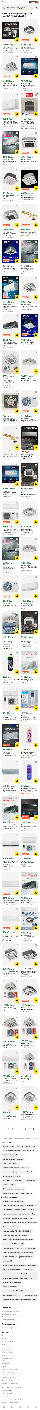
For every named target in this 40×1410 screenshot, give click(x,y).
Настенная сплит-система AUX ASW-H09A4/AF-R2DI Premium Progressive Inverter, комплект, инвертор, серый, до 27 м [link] (11, 789)
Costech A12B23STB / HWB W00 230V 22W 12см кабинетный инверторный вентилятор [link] (9, 419)
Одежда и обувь (7, 1350)
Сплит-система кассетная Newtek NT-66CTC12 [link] (28, 48)
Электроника (6, 1347)
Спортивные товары (8, 1372)
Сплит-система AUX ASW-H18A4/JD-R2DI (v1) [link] (10, 530)
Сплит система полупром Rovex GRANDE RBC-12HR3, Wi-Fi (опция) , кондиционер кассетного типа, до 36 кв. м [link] (11, 381)
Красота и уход (7, 1358)
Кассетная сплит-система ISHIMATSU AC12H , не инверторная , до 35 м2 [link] (29, 936)
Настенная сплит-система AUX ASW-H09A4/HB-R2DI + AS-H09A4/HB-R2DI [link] (28, 604)
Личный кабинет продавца (10, 1311)
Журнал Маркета (7, 1396)
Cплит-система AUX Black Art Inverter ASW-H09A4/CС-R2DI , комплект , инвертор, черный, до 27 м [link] (10, 825)
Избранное (20, 1407)
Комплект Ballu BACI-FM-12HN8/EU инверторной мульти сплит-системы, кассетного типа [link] (10, 196)
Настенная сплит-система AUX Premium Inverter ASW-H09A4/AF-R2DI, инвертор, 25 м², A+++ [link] (29, 680)
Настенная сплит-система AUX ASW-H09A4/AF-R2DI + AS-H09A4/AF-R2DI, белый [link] (10, 568)
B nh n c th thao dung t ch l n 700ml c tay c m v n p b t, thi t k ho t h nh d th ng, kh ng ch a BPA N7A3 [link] (11, 680)
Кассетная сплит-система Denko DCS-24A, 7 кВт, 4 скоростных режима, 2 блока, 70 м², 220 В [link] (29, 122)
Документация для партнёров (11, 1317)
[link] (8, 1146)
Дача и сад (5, 1363)
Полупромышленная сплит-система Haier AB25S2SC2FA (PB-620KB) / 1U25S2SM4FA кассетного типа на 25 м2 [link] (28, 343)
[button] (37, 8)
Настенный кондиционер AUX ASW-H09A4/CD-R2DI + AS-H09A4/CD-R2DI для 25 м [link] (10, 753)
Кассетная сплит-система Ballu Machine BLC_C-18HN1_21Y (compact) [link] (28, 196)
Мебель (4, 1338)
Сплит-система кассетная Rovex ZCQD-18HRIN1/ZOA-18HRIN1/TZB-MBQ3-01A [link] (29, 379)
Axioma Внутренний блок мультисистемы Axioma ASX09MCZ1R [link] (9, 1115)
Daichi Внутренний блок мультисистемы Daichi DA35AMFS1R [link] (29, 972)
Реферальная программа (10, 1328)
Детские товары (7, 1380)
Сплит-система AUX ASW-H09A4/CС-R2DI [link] (10, 343)
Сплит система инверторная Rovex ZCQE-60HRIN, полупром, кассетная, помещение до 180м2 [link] (9, 642)
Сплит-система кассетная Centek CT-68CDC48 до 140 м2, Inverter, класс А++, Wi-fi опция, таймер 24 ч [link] (29, 1079)
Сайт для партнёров (8, 1319)
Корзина (28, 1407)
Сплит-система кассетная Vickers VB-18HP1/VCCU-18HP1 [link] (10, 233)
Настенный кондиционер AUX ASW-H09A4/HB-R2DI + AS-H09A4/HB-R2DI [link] (10, 604)
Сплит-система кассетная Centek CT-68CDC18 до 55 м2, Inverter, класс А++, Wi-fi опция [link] (29, 1044)
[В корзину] (17, 40)
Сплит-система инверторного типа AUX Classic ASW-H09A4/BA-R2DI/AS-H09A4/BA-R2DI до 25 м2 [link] (29, 862)
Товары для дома (7, 1352)
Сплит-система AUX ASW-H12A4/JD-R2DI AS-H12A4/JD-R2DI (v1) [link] (10, 122)
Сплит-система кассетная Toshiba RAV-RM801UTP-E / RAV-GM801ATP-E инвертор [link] (10, 48)
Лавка (12, 1407)
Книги (4, 1366)
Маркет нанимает (7, 1393)
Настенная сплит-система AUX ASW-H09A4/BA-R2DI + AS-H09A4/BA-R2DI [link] (10, 160)
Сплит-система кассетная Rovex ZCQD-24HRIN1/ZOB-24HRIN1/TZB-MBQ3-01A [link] (29, 566)
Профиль (36, 1407)
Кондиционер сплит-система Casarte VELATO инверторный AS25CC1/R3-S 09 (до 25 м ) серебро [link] (29, 455)
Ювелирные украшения (9, 1383)
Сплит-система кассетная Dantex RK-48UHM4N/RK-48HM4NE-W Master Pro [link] (29, 1008)
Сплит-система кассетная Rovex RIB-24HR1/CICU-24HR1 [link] (28, 160)
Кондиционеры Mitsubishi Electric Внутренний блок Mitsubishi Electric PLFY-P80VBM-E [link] (28, 530)
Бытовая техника (7, 1341)
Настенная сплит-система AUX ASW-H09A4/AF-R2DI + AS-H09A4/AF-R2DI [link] (28, 269)
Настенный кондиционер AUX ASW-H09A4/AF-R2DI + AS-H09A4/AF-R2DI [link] (29, 419)
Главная (4, 1407)
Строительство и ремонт (10, 1377)
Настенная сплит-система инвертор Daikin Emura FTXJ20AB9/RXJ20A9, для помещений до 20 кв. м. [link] (29, 825)
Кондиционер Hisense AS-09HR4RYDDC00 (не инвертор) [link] (10, 1079)
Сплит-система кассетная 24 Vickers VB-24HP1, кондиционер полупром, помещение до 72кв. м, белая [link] (29, 493)
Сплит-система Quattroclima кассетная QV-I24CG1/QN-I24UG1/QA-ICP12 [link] (28, 305)
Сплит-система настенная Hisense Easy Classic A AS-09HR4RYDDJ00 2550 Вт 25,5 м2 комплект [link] (10, 935)
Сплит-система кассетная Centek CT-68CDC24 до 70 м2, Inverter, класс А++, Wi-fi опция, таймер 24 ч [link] (10, 1045)
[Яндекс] (16, 1402)
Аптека (4, 1355)
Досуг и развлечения (8, 1336)
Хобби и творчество (8, 1361)
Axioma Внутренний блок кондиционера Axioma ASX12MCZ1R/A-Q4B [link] (29, 1115)
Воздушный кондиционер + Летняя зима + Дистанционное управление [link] (28, 716)
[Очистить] (31, 7)
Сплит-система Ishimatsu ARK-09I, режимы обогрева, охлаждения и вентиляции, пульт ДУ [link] (11, 901)
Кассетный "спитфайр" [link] (28, 232)
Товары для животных (9, 1375)
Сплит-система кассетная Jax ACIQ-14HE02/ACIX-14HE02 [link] (9, 84)
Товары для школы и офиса (10, 1369)
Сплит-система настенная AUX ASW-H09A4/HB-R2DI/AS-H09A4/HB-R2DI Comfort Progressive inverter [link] (10, 716)
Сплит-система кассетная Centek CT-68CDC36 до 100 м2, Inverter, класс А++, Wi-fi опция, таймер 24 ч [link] (10, 1008)
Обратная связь (7, 1390)
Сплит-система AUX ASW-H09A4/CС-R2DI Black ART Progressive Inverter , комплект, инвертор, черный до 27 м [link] (29, 901)
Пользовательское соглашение (11, 1387)
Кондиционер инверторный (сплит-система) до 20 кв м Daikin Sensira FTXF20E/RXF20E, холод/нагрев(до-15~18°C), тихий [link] (9, 492)
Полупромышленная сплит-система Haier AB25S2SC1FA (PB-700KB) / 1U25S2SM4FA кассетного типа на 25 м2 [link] (10, 269)
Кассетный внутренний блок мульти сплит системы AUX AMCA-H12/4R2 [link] (10, 972)
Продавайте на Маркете (9, 1314)
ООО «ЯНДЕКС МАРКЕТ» (15, 1400)
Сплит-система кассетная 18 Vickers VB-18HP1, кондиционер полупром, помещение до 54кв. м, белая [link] (29, 642)
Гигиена (4, 1344)
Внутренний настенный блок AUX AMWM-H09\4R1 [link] (10, 862)
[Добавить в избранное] (17, 21)
